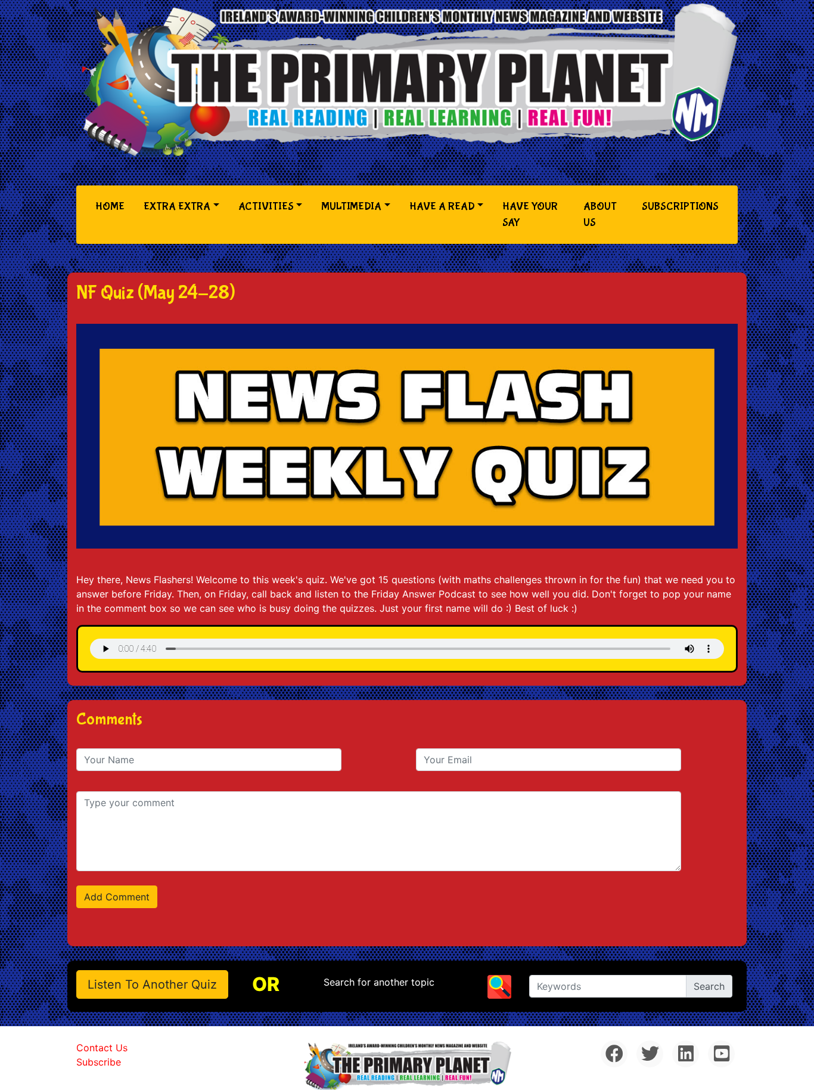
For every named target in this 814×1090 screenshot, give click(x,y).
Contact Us (102, 1048)
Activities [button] (266, 206)
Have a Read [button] (442, 206)
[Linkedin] (685, 1054)
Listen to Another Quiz (152, 984)
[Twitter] (649, 1054)
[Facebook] (614, 1054)
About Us (600, 214)
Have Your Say (530, 214)
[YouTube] (721, 1054)
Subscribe (98, 1062)
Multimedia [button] (351, 206)
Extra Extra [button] (177, 206)
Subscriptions (680, 206)
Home (112, 206)
